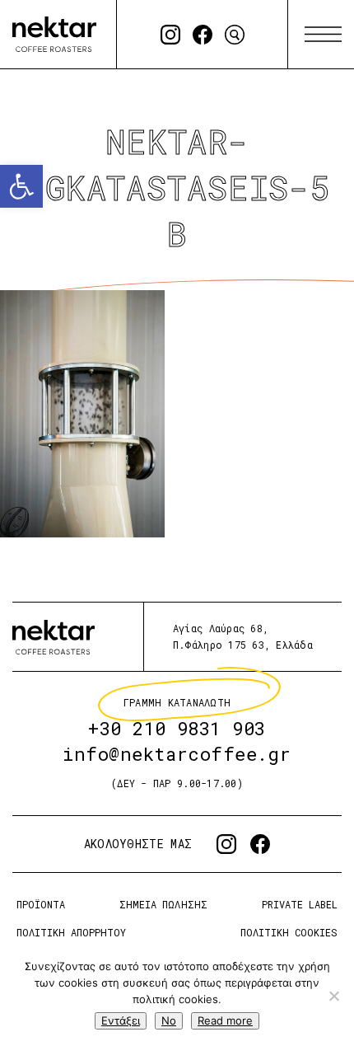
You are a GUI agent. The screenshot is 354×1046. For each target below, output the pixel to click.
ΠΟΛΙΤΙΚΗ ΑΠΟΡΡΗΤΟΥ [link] (71, 932)
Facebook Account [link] (202, 35)
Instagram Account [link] (170, 35)
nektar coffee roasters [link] (53, 637)
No (168, 1020)
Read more (225, 1020)
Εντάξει (120, 1020)
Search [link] (235, 35)
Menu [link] (323, 35)
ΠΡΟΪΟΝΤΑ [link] (40, 904)
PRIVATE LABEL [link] (300, 904)
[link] (21, 186)
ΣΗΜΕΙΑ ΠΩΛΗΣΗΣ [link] (163, 904)
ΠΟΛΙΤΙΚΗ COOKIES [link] (289, 932)
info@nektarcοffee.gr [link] (177, 754)
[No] (333, 995)
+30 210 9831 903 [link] (177, 728)
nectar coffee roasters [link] (54, 34)
